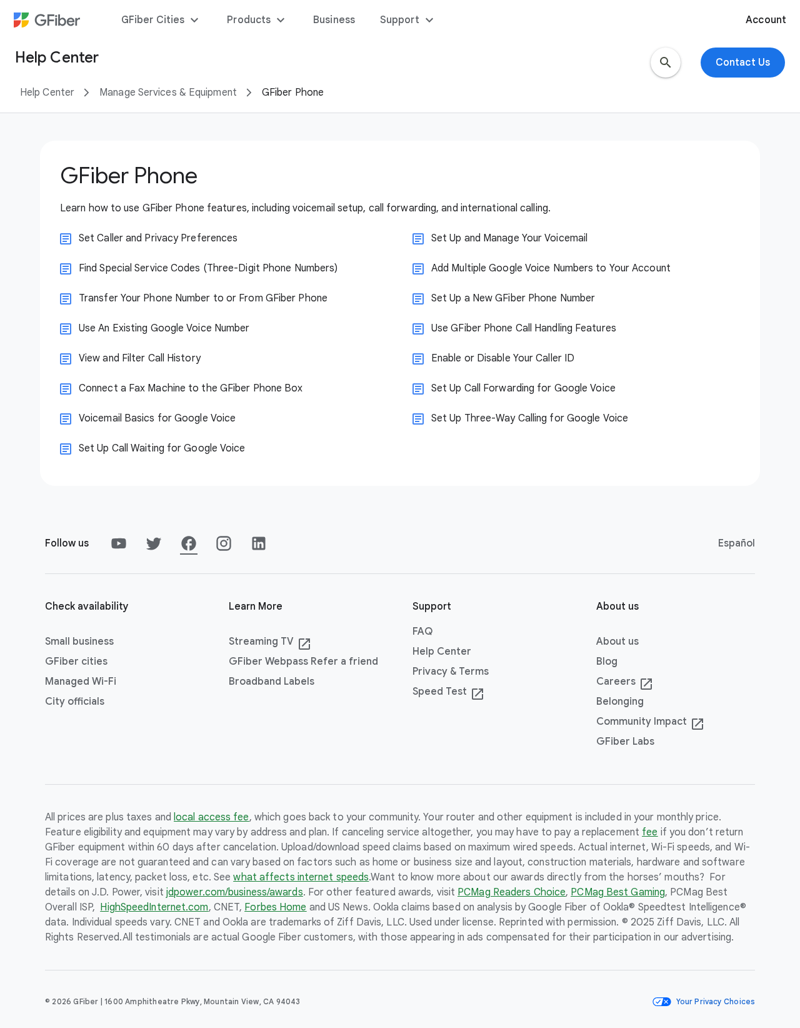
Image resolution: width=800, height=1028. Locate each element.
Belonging (620, 701)
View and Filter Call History (140, 358)
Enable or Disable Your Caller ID (502, 358)
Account (766, 20)
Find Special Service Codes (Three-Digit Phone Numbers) (208, 268)
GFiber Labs (625, 741)
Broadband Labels (271, 681)
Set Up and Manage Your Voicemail (509, 238)
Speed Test (448, 692)
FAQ (422, 631)
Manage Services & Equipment (168, 92)
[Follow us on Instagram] (224, 543)
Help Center (47, 92)
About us (617, 641)
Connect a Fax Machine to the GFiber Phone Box (191, 388)
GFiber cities (76, 661)
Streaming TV (270, 642)
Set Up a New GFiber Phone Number (513, 298)
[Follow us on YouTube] (119, 543)
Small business (79, 641)
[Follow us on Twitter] (154, 543)
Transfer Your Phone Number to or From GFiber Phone (203, 298)
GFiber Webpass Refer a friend (303, 661)
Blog (607, 661)
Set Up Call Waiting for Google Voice (162, 448)
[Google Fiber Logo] (47, 20)
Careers (624, 682)
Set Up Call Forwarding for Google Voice (523, 388)
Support (408, 20)
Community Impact (650, 722)
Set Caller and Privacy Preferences (158, 238)
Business (334, 20)
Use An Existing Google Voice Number (164, 328)
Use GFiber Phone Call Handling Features (523, 328)
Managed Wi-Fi (80, 681)
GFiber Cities (161, 20)
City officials (74, 701)
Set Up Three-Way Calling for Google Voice (529, 418)
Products (257, 20)
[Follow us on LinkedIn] (259, 543)
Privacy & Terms (450, 671)
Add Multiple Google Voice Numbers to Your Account (551, 268)
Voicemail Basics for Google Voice (157, 418)
